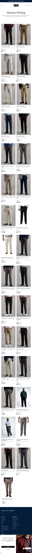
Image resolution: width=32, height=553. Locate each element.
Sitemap (2, 531)
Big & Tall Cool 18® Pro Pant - (22, 227)
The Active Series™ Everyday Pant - (7, 318)
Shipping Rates (15, 522)
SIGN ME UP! (8, 546)
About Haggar (3, 519)
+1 (21, 353)
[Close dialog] (31, 535)
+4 (21, 51)
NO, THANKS (8, 549)
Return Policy (14, 520)
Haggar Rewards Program (5, 526)
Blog (2, 524)
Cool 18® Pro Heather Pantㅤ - (8, 288)
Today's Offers (15, 526)
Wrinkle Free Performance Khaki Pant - (8, 196)
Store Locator (3, 520)
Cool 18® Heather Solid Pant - (22, 470)
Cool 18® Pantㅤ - (4, 470)
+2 (21, 323)
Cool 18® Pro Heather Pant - (23, 166)
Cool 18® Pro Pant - (5, 46)
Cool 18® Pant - (19, 349)
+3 (21, 232)
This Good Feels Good (4, 529)
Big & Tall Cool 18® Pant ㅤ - (7, 498)
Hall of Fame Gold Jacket (4, 527)
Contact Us (14, 527)
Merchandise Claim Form (16, 524)
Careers (2, 522)
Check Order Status (15, 519)
